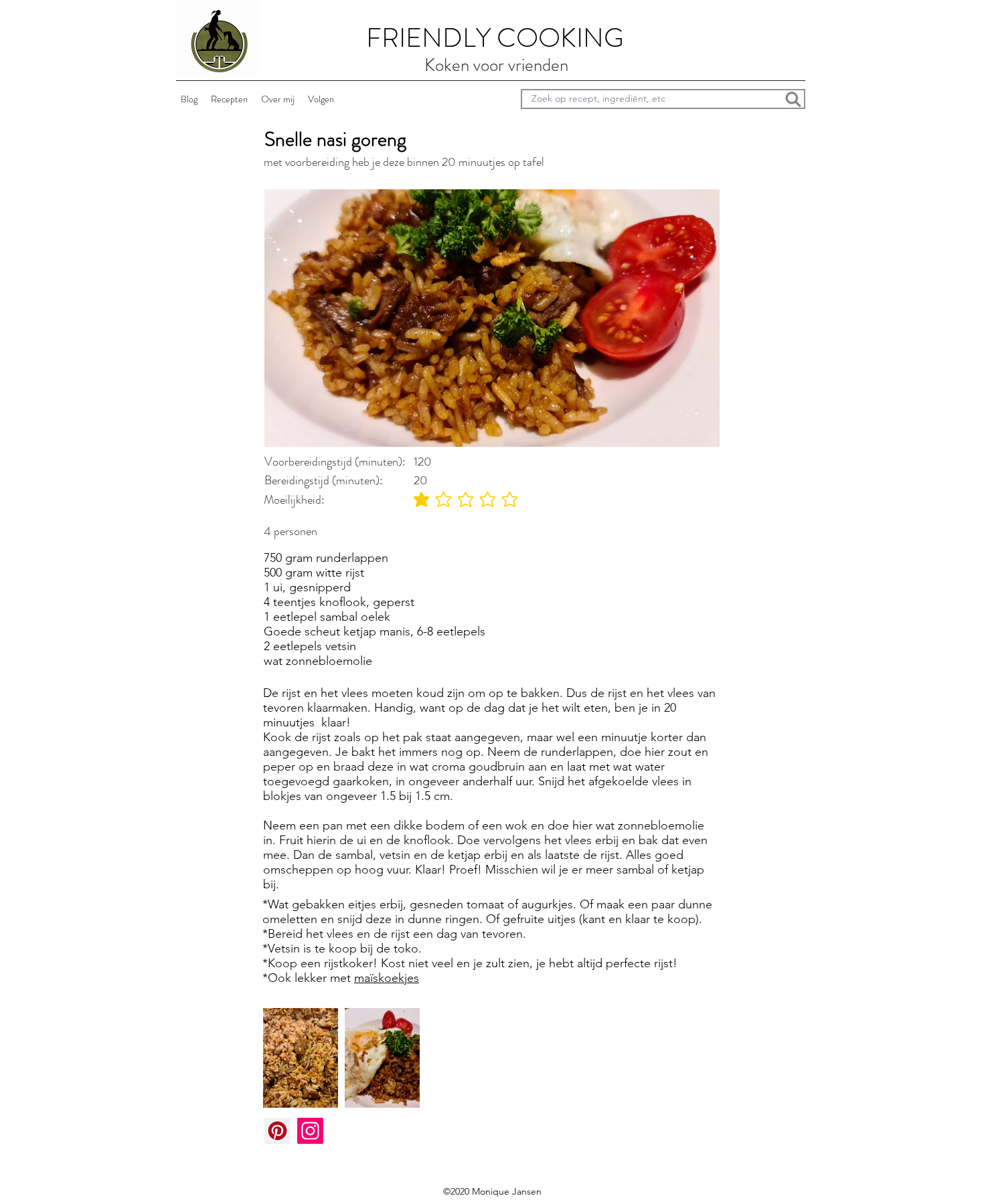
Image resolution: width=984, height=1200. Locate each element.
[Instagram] (310, 1131)
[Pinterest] (277, 1131)
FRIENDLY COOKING (495, 38)
